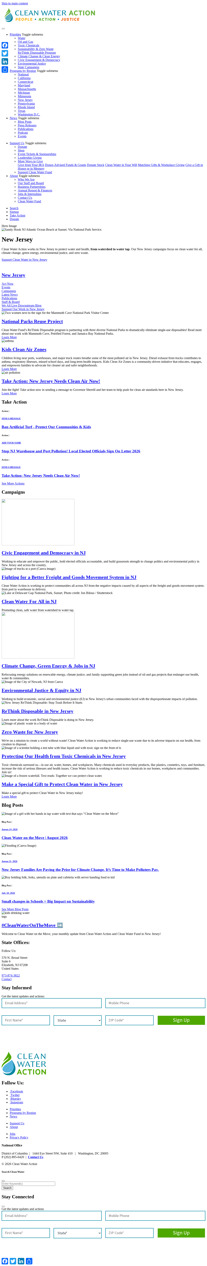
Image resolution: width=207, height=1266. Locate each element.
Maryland (24, 85)
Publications (25, 129)
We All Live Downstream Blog (21, 305)
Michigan (24, 92)
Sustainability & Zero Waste (36, 49)
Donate (22, 146)
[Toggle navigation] (3, 28)
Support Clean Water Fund (35, 172)
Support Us (17, 143)
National (23, 74)
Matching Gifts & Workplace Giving (161, 165)
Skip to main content (15, 3)
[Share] (5, 69)
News (13, 118)
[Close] (3, 1180)
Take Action (17, 215)
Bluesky (15, 1098)
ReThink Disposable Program (37, 52)
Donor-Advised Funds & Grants (65, 165)
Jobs (12, 1134)
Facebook (16, 1091)
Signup (14, 211)
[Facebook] (5, 45)
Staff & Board (11, 302)
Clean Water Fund (29, 201)
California (24, 78)
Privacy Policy (19, 1137)
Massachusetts (27, 89)
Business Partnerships (31, 186)
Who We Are (26, 179)
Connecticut (25, 81)
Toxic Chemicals (28, 45)
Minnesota (24, 96)
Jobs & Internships (29, 194)
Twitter (15, 1095)
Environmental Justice (32, 63)
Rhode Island (26, 107)
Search (14, 208)
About (14, 176)
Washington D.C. (29, 114)
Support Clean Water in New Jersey (24, 259)
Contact (7, 979)
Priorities (15, 34)
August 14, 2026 (10, 829)
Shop (21, 150)
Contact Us (25, 197)
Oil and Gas (25, 41)
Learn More (9, 337)
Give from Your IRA (31, 165)
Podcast (23, 132)
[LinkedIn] (5, 61)
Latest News (10, 294)
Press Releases (27, 125)
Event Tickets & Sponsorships (37, 154)
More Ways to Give (30, 161)
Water (21, 38)
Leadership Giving (30, 157)
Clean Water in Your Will (121, 165)
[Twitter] (5, 53)
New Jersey (25, 100)
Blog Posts (25, 121)
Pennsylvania (26, 103)
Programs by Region (23, 71)
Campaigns (9, 291)
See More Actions (13, 483)
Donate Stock (95, 165)
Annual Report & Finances (35, 190)
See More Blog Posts (15, 909)
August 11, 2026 (9, 861)
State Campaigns (28, 67)
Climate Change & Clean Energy (39, 56)
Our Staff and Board (31, 183)
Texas (21, 111)
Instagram (16, 1102)
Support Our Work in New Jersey (23, 309)
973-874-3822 (11, 975)
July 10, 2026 (8, 893)
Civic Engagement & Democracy (39, 60)
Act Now (8, 283)
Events (22, 136)
